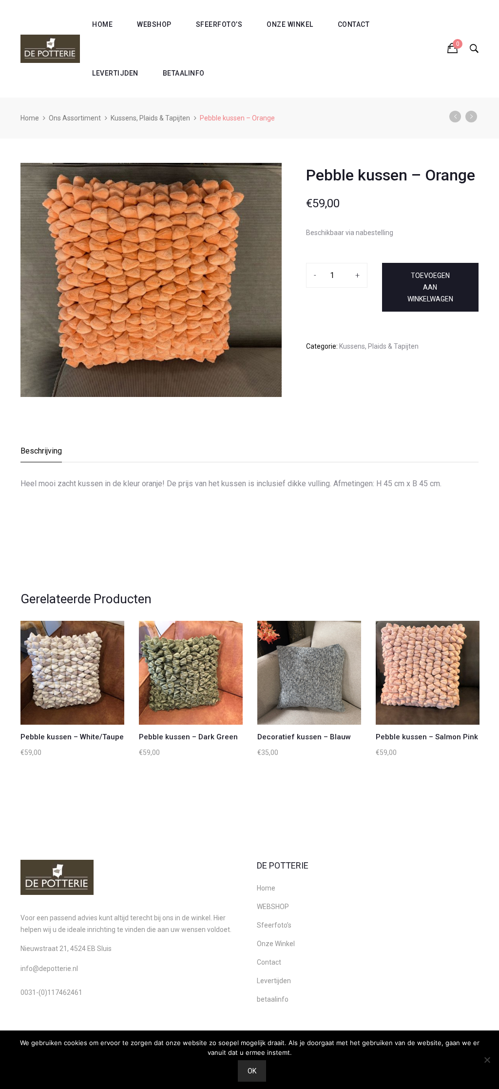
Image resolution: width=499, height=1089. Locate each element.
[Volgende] (471, 116)
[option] (151, 280)
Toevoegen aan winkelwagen (430, 287)
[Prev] (455, 116)
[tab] (41, 454)
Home (102, 24)
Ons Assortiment (75, 118)
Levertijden (115, 73)
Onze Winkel (290, 24)
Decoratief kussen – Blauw (304, 737)
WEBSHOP (154, 24)
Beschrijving (41, 450)
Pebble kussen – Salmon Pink (427, 737)
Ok (252, 1071)
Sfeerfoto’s (219, 24)
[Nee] (487, 1060)
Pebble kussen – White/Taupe (72, 737)
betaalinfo (184, 73)
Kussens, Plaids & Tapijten (150, 118)
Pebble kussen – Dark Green (188, 737)
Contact (354, 24)
